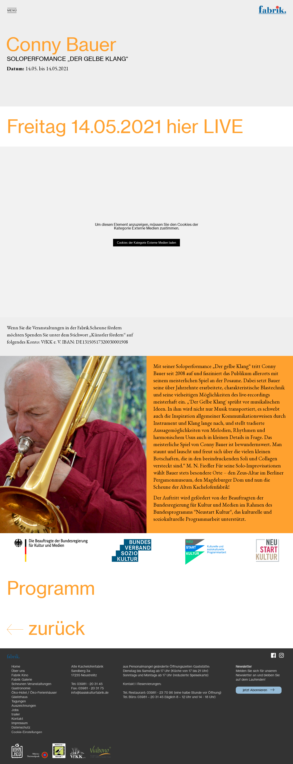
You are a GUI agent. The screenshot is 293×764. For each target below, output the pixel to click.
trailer (15, 714)
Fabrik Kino (19, 675)
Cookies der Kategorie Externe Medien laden (146, 242)
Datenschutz (20, 727)
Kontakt (17, 718)
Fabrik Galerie (21, 679)
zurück (54, 629)
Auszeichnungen (23, 705)
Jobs (15, 710)
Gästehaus (19, 697)
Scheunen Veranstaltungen (31, 684)
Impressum (19, 723)
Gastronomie (20, 688)
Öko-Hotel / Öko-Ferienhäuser (34, 692)
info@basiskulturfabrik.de (90, 692)
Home (15, 666)
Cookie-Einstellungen (26, 732)
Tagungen (18, 701)
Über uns (18, 671)
